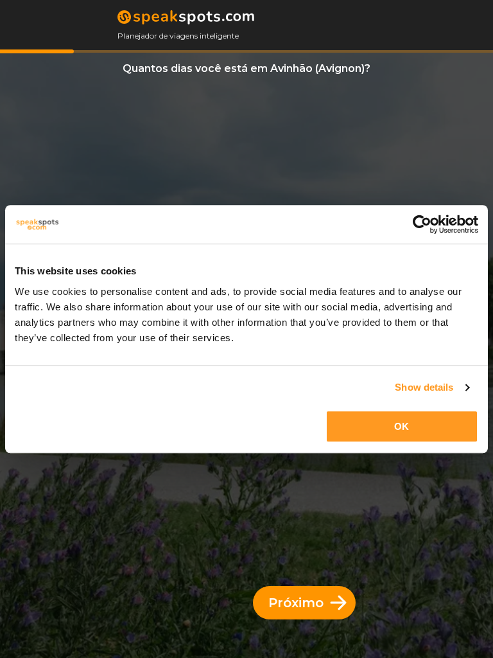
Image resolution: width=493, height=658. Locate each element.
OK (401, 426)
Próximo (296, 602)
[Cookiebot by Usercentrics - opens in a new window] (422, 224)
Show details (424, 387)
